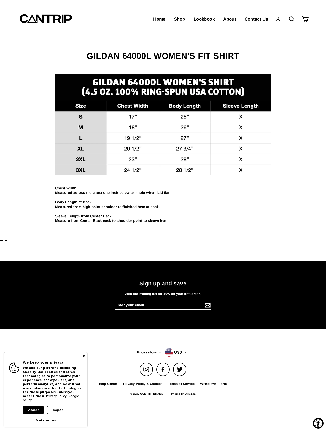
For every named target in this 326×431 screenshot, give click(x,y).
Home (159, 18)
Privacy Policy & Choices (143, 384)
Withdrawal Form (213, 384)
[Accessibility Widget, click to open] (318, 423)
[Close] (83, 356)
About (229, 18)
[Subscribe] (207, 305)
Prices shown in (150, 352)
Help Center (108, 384)
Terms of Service (181, 384)
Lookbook (204, 18)
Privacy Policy (56, 396)
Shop (179, 18)
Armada (190, 393)
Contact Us (256, 18)
